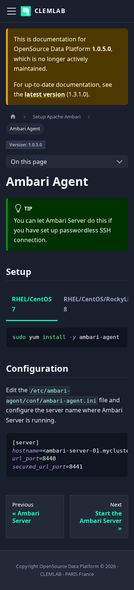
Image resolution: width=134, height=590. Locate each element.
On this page (29, 162)
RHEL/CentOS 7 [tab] (32, 304)
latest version (45, 94)
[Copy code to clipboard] (119, 336)
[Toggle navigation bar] (11, 11)
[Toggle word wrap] (105, 441)
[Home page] (13, 117)
